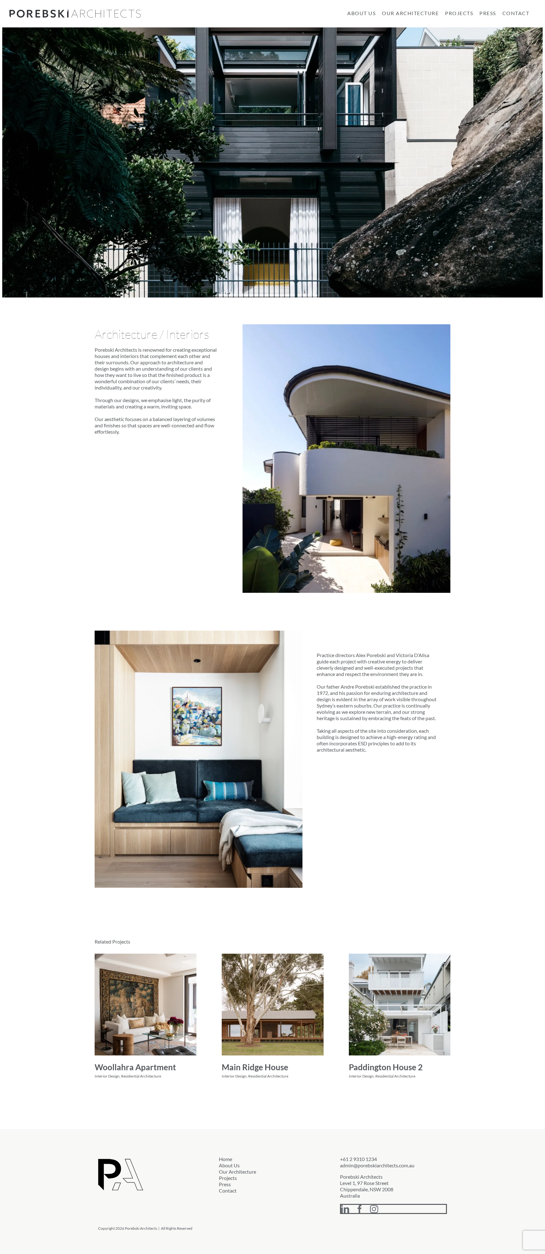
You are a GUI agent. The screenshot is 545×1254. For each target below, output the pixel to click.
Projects (228, 1178)
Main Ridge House (255, 1067)
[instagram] (374, 1209)
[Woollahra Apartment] (145, 1004)
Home (225, 1159)
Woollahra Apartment (135, 1067)
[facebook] (359, 1209)
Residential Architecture (141, 1076)
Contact (228, 1190)
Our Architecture (237, 1172)
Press (225, 1184)
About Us (229, 1165)
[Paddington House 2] (400, 1004)
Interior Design (107, 1076)
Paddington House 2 (386, 1067)
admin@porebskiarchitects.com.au (377, 1165)
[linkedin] (345, 1209)
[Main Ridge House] (273, 1004)
